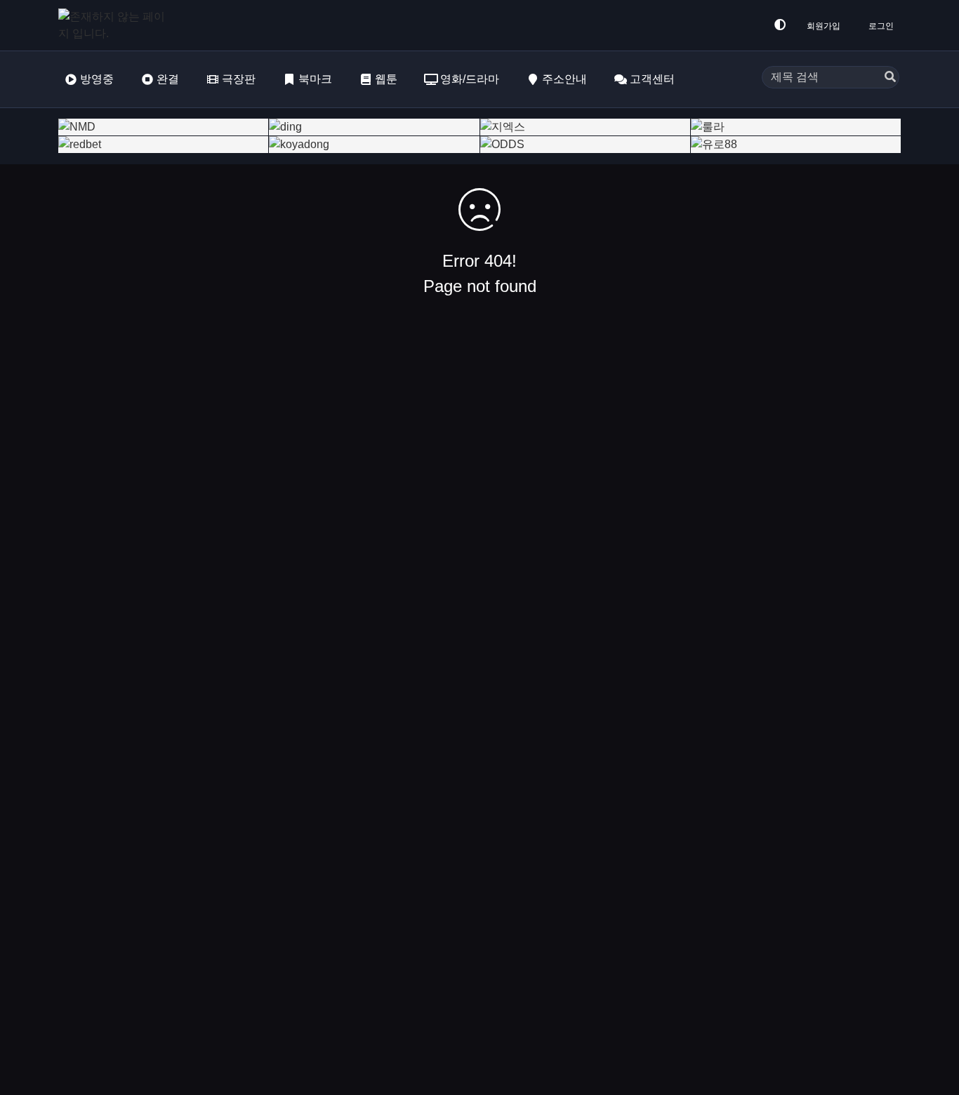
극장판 (239, 79)
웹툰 (386, 79)
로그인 (881, 26)
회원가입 (823, 26)
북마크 (315, 79)
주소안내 (564, 79)
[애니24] (114, 25)
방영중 (97, 79)
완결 (168, 79)
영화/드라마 (469, 79)
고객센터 (652, 79)
